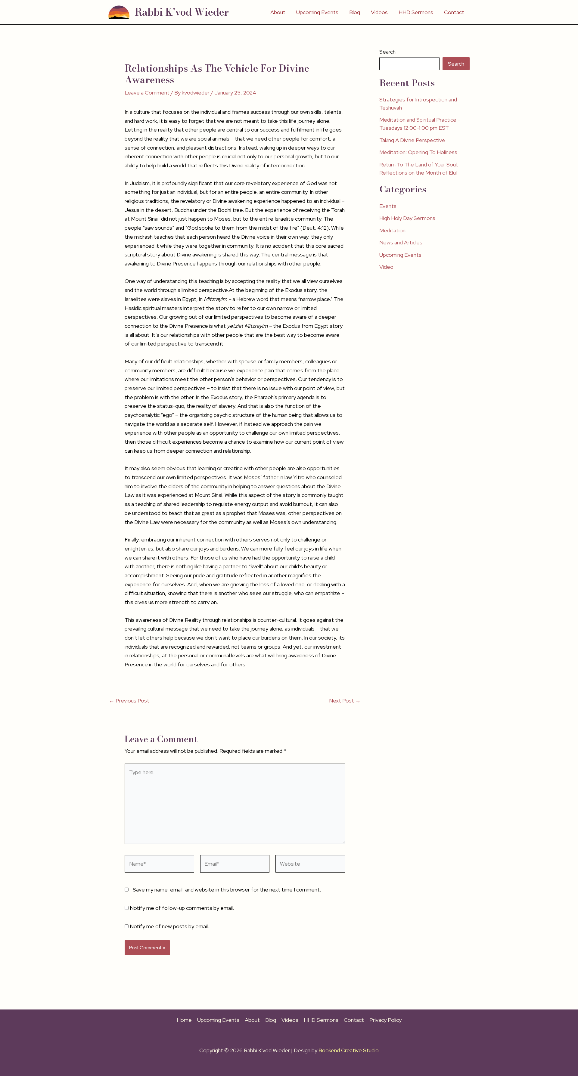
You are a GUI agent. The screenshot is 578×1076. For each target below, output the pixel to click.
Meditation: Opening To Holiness (418, 152)
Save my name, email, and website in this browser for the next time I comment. (227, 889)
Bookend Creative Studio (349, 1050)
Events (387, 206)
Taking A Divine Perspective (412, 140)
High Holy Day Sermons (407, 218)
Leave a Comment (147, 92)
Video (386, 266)
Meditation (392, 230)
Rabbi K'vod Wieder (182, 12)
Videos (379, 12)
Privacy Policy (385, 1019)
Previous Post (129, 700)
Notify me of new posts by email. (169, 926)
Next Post (345, 700)
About (277, 12)
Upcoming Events (317, 12)
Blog (354, 12)
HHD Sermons (416, 12)
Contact (454, 12)
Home (184, 1019)
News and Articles (400, 242)
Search (387, 51)
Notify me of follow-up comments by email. (182, 907)
